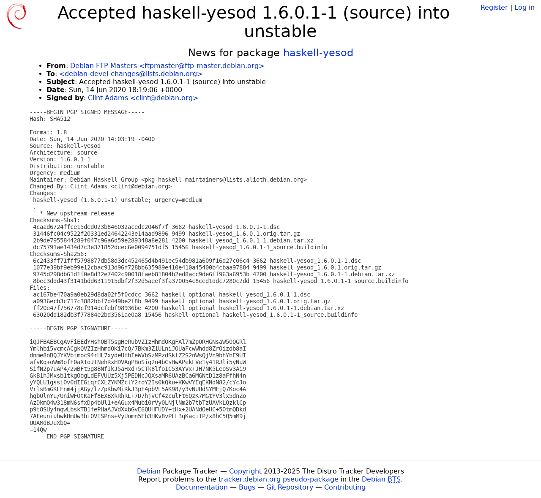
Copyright (245, 471)
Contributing (345, 487)
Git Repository (289, 487)
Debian (149, 471)
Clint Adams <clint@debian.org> (143, 98)
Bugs (247, 487)
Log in (524, 7)
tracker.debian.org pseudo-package (279, 479)
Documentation (202, 487)
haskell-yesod (318, 53)
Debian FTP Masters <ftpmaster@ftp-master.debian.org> (167, 66)
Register (494, 7)
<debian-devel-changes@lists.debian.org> (130, 74)
